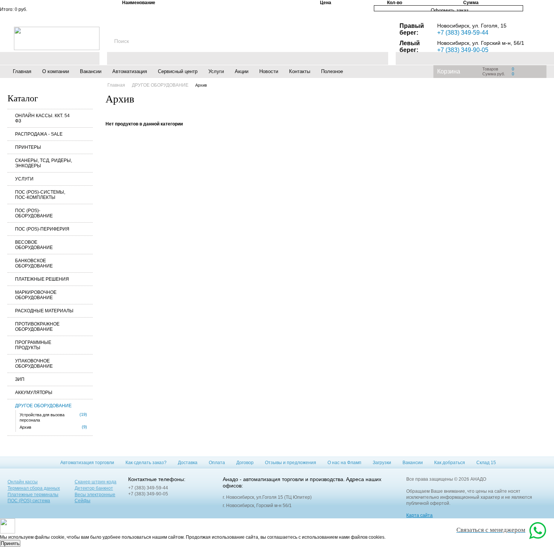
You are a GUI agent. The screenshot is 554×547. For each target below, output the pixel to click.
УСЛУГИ (24, 179)
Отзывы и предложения (290, 462)
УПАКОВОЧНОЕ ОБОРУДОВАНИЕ (34, 363)
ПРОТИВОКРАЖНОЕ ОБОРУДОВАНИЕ (37, 326)
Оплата (217, 462)
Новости (268, 71)
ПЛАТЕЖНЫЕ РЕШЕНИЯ (42, 279)
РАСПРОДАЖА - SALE (39, 134)
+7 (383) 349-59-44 (462, 32)
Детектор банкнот (94, 488)
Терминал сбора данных (34, 488)
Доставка (187, 462)
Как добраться (449, 462)
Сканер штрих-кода (95, 481)
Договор (245, 462)
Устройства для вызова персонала (42, 417)
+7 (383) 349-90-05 (462, 50)
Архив (25, 427)
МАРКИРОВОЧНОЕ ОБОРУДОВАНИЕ (36, 295)
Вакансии (90, 71)
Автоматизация (129, 71)
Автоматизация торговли (87, 462)
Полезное (332, 71)
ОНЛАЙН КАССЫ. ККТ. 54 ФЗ (42, 118)
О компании (55, 71)
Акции (241, 71)
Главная (22, 71)
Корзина (448, 71)
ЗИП (19, 379)
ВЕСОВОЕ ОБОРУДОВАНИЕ (34, 245)
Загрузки (382, 462)
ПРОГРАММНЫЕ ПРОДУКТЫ (33, 345)
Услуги (216, 71)
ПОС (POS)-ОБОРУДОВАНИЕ (34, 213)
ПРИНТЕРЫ (28, 147)
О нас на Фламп (344, 462)
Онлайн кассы (23, 481)
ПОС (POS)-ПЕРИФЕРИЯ (42, 229)
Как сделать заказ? (146, 462)
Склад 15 (486, 462)
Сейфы (82, 500)
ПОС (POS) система (29, 500)
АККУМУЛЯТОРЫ (33, 392)
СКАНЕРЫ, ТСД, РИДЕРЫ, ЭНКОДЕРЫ (43, 163)
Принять (10, 543)
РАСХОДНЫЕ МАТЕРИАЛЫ (44, 310)
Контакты (299, 71)
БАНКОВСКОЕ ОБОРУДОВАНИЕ (34, 263)
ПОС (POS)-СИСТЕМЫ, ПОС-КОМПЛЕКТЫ (40, 194)
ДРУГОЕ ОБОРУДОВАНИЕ (43, 405)
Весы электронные (95, 494)
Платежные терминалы (33, 494)
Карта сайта (419, 515)
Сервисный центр (177, 71)
